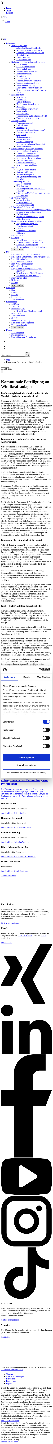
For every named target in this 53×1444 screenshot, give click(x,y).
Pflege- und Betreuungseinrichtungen (26, 268)
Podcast (9, 8)
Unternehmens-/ (26, 221)
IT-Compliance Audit (25, 205)
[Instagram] (26, 1246)
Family (17, 235)
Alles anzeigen (17, 250)
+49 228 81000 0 (25, 936)
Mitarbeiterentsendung (25, 85)
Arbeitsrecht (21, 97)
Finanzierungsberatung (25, 132)
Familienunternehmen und (26, 254)
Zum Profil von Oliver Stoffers (13, 813)
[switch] (46, 730)
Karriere (9, 330)
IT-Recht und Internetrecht (27, 109)
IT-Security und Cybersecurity (28, 212)
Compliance (21, 134)
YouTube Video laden (10, 1421)
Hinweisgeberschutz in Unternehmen (31, 247)
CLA (16, 318)
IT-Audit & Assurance (20, 198)
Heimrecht (20, 106)
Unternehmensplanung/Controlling (30, 144)
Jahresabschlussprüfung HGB (28, 48)
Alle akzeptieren (26, 757)
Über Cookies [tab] (43, 677)
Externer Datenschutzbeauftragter (30, 242)
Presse (13, 292)
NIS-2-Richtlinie (23, 219)
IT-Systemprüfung (23, 60)
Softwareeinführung (24, 172)
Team (8, 10)
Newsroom (10, 288)
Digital (14, 167)
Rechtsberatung (17, 95)
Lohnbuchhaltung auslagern (27, 83)
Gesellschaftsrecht (23, 102)
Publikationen (17, 297)
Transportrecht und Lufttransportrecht (31, 116)
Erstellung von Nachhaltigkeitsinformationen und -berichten (30, 188)
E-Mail (43, 936)
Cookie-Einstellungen (15, 1376)
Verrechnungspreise (24, 74)
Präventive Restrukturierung (27, 156)
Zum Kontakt (6, 942)
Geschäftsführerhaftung (26, 163)
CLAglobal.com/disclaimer (12, 1370)
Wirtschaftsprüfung (19, 45)
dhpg (8, 360)
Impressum (10, 1383)
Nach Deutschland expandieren (29, 240)
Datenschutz (21, 99)
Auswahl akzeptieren (26, 765)
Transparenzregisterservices (27, 118)
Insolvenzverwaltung (24, 160)
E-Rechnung (21, 64)
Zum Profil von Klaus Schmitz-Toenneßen (18, 856)
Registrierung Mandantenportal (29, 311)
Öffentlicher (19, 266)
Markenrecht (21, 111)
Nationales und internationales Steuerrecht (28, 62)
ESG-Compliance (23, 184)
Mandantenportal (18, 309)
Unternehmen (11, 302)
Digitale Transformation (26, 170)
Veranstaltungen (17, 299)
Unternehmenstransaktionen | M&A (30, 130)
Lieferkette (10, 1379)
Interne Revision (23, 139)
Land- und (21, 261)
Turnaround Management (26, 153)
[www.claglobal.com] (26, 1363)
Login (7, 22)
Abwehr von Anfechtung (26, 165)
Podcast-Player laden (9, 1442)
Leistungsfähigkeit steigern (27, 151)
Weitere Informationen (10, 923)
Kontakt (9, 13)
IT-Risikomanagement (25, 214)
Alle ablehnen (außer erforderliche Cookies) (26, 772)
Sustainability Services (20, 181)
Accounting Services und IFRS (29, 50)
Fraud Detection (23, 57)
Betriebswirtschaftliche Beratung (29, 273)
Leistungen (10, 43)
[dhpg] (26, 36)
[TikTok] (26, 1298)
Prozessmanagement (24, 123)
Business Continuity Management (30, 216)
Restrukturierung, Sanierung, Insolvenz (27, 149)
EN (5, 17)
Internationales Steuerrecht (27, 71)
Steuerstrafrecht (22, 113)
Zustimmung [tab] (9, 677)
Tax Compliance (23, 78)
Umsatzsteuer (21, 76)
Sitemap (9, 1374)
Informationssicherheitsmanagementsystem (33, 209)
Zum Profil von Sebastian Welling (15, 842)
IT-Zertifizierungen (24, 202)
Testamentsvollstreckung (26, 231)
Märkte (9, 252)
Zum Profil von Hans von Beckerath (16, 827)
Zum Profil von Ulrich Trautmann (14, 871)
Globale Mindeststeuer (25, 67)
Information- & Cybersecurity (23, 207)
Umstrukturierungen (24, 142)
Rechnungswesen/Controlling (28, 275)
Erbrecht (19, 228)
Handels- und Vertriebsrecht (27, 104)
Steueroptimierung (23, 69)
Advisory (18, 120)
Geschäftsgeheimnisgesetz (27, 245)
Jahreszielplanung (23, 146)
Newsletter (20, 320)
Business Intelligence (25, 174)
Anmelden (5, 1337)
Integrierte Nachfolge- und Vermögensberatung (27, 224)
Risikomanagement (24, 137)
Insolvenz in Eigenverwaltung (28, 158)
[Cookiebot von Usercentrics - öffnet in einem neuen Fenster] (39, 669)
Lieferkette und (22, 323)
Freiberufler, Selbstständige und (30, 257)
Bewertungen (21, 127)
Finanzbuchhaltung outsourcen (28, 81)
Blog (13, 290)
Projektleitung (22, 125)
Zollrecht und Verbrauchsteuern (29, 88)
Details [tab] (26, 677)
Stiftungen (20, 233)
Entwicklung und (23, 337)
